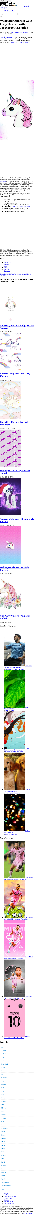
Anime (3, 1057)
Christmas (4, 1077)
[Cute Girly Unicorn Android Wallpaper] (10, 418)
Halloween (4, 1128)
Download (3, 276)
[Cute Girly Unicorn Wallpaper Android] (10, 612)
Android (6, 264)
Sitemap (6, 1200)
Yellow (3, 1189)
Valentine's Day (6, 1185)
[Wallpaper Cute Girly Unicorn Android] (10, 466)
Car (2, 1074)
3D (2, 1047)
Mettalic (3, 1138)
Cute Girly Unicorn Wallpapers (20, 32)
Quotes (3, 1165)
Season (3, 1172)
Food (3, 1111)
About (6, 1193)
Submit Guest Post (9, 11)
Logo (3, 1135)
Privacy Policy (8, 1198)
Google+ (19, 274)
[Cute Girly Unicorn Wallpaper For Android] (10, 321)
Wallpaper (7, 271)
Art (2, 1060)
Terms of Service (9, 1203)
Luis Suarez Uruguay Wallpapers (15, 669)
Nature (3, 1152)
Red (2, 1169)
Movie (3, 1145)
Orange (3, 1155)
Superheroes (5, 1182)
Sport (3, 1179)
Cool (2, 1087)
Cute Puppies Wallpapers (12, 793)
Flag (2, 1104)
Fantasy (3, 1101)
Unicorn (6, 269)
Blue (2, 1071)
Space (3, 1175)
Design (3, 1098)
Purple (3, 1162)
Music (3, 1148)
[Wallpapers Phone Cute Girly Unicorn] (10, 563)
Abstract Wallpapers (11, 834)
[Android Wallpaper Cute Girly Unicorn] (10, 369)
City (2, 1081)
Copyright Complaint (10, 1196)
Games (3, 1118)
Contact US (7, 1195)
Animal (3, 1054)
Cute (5, 266)
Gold (2, 1121)
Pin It (29, 274)
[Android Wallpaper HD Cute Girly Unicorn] (10, 515)
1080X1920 (7, 262)
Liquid (3, 1131)
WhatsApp (13, 274)
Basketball (4, 1064)
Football (3, 1115)
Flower (3, 1108)
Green (3, 1125)
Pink (2, 1158)
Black (3, 1067)
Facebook (7, 274)
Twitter (2, 274)
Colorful (3, 1084)
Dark (2, 1094)
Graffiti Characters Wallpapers (14, 751)
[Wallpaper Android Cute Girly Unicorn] (17, 110)
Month (3, 1142)
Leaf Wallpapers (10, 710)
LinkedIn (24, 274)
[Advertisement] (17, 61)
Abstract (3, 1050)
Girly (5, 267)
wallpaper (3, 181)
